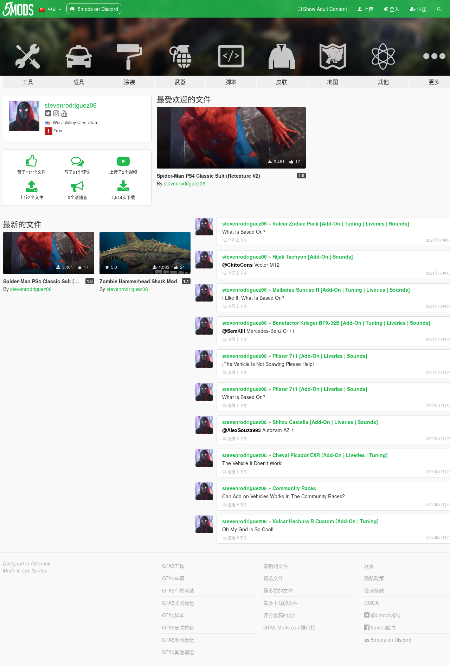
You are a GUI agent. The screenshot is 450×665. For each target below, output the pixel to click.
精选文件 (273, 578)
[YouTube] (64, 113)
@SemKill (233, 330)
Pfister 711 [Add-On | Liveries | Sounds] (319, 355)
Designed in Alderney (26, 563)
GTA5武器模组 (178, 602)
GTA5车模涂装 (178, 590)
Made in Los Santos (25, 570)
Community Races (294, 488)
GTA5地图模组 (178, 639)
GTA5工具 (173, 565)
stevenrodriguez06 (71, 104)
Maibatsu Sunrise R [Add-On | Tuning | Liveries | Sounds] (341, 289)
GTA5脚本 (173, 615)
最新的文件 (275, 565)
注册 (421, 8)
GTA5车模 (173, 578)
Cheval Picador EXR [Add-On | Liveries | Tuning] (330, 454)
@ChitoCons (237, 264)
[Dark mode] (439, 9)
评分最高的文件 (280, 615)
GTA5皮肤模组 (178, 627)
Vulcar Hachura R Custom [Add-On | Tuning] (325, 521)
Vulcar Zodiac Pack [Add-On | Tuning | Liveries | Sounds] (340, 223)
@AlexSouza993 (241, 429)
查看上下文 (237, 240)
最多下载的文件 (280, 602)
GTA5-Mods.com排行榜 (289, 627)
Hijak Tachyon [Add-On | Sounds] (312, 256)
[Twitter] (48, 113)
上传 (367, 8)
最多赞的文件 (278, 590)
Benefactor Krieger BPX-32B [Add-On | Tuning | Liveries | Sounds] (351, 322)
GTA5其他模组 (178, 652)
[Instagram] (56, 113)
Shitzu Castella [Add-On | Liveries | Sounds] (325, 421)
